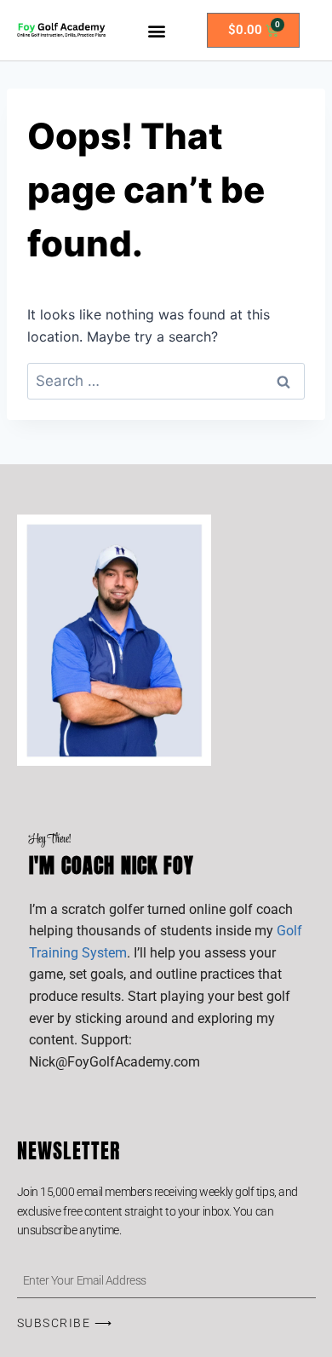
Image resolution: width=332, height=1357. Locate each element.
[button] (156, 30)
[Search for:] (166, 380)
